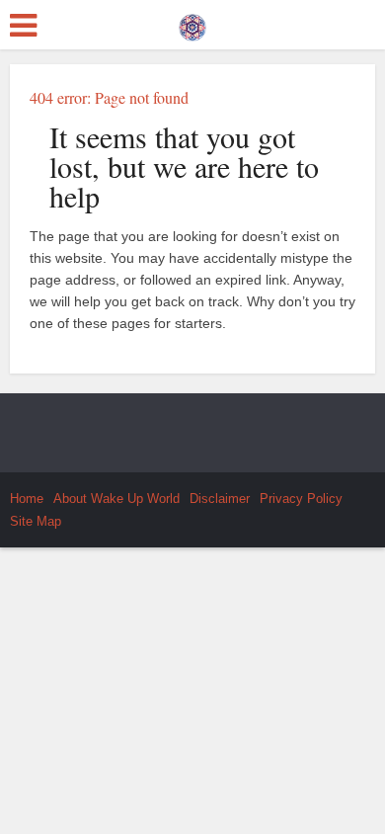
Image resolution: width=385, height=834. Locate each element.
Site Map (35, 521)
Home (26, 498)
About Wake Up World (116, 498)
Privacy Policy (301, 498)
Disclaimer (220, 498)
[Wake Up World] (192, 23)
